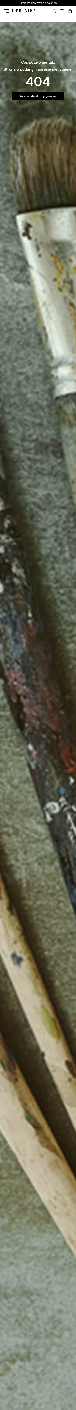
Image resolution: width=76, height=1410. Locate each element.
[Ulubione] (62, 11)
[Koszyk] (69, 11)
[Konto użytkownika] (54, 11)
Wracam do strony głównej (38, 96)
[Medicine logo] (23, 11)
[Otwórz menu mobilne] (8, 11)
